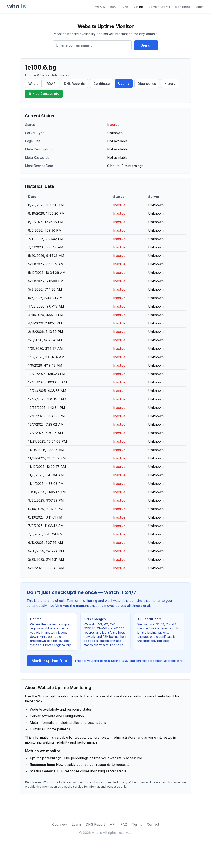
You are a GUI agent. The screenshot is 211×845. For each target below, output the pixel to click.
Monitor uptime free (49, 661)
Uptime (139, 6)
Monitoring (183, 6)
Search (146, 45)
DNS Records (74, 84)
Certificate (101, 84)
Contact (153, 824)
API (113, 824)
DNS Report (95, 824)
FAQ (124, 824)
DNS (125, 6)
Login (200, 6)
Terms (137, 824)
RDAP (113, 6)
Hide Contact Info (45, 94)
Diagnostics (147, 84)
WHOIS (100, 6)
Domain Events (159, 6)
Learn (76, 824)
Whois (33, 84)
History (169, 84)
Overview (59, 824)
